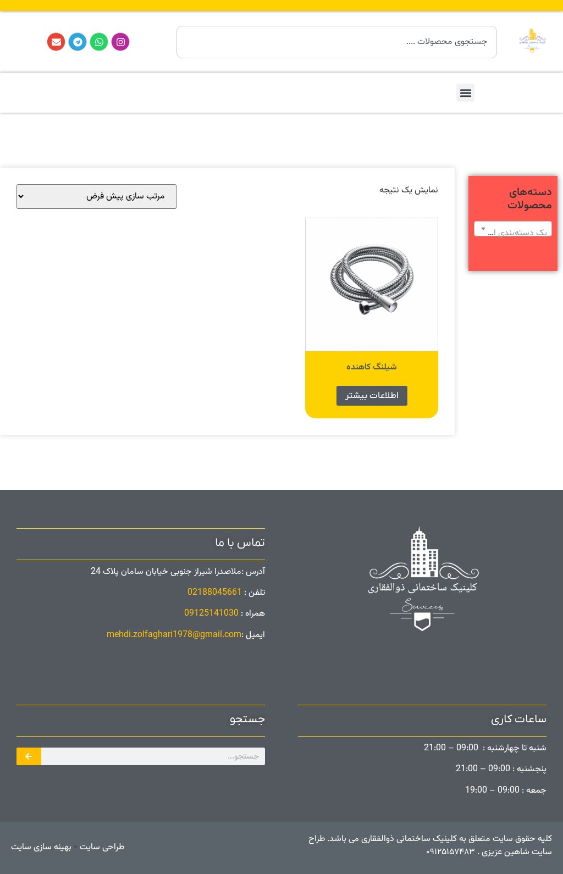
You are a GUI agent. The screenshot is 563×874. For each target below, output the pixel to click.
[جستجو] (28, 756)
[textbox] (512, 234)
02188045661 (214, 593)
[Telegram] (77, 41)
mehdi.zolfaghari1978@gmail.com (174, 635)
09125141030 (211, 614)
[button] (465, 93)
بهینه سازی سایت (41, 847)
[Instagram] (120, 41)
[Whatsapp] (99, 41)
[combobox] (336, 42)
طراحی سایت (101, 847)
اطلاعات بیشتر (372, 395)
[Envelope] (56, 41)
